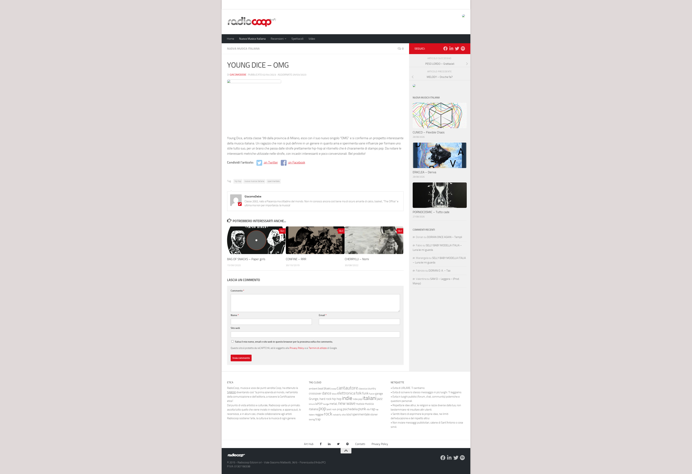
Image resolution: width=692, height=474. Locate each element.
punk (362, 409)
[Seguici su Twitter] (457, 48)
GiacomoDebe (238, 74)
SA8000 (231, 392)
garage (379, 393)
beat (320, 388)
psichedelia (350, 409)
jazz (380, 399)
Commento (237, 290)
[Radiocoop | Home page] (251, 21)
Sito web (235, 328)
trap (318, 419)
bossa (333, 389)
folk (359, 393)
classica (363, 388)
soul (349, 414)
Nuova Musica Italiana (252, 38)
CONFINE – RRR (296, 259)
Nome (235, 315)
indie (347, 398)
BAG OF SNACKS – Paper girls (246, 259)
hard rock (325, 399)
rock (328, 414)
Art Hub (229, 4)
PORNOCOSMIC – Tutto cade (431, 212)
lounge (326, 404)
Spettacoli (297, 38)
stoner (374, 414)
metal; (333, 403)
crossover (315, 393)
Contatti (360, 444)
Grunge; (314, 399)
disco (334, 394)
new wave (347, 403)
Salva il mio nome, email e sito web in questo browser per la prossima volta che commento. (284, 341)
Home (230, 38)
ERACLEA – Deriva (424, 172)
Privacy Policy (297, 348)
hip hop (238, 181)
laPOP (318, 403)
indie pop (357, 399)
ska (344, 414)
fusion (372, 393)
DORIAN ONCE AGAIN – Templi (444, 237)
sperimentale (274, 181)
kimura (311, 404)
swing (312, 419)
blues (327, 388)
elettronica (346, 393)
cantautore (347, 388)
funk (365, 393)
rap (372, 409)
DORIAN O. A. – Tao (440, 270)
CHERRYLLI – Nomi (357, 259)
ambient (313, 388)
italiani (369, 398)
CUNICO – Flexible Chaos (429, 132)
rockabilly (337, 414)
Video (312, 38)
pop (322, 408)
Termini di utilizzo (318, 348)
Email (323, 315)
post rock (331, 409)
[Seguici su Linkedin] (451, 48)
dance (326, 393)
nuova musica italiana (254, 181)
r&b (368, 409)
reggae (319, 414)
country (371, 388)
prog (339, 409)
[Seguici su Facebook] (445, 48)
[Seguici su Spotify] (463, 48)
